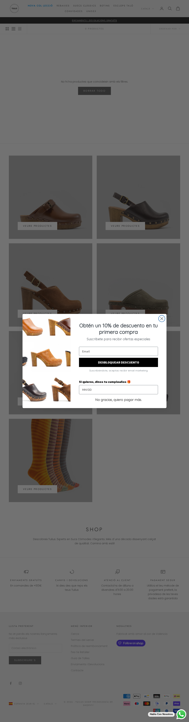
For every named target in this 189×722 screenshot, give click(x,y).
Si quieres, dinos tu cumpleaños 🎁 (105, 382)
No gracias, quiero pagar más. (118, 400)
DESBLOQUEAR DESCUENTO (118, 362)
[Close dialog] (162, 318)
